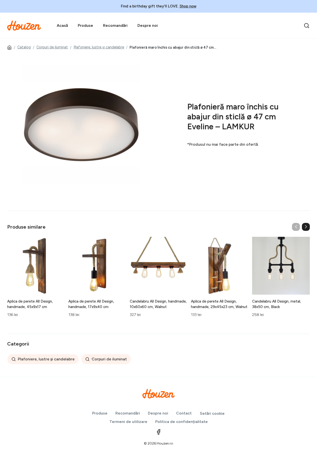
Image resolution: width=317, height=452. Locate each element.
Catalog (24, 47)
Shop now (188, 6)
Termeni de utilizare (128, 421)
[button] (306, 227)
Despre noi (147, 25)
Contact (184, 413)
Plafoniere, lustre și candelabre (99, 47)
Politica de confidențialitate (181, 421)
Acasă (62, 25)
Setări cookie (212, 413)
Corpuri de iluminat (52, 47)
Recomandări (115, 25)
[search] (306, 25)
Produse (85, 25)
